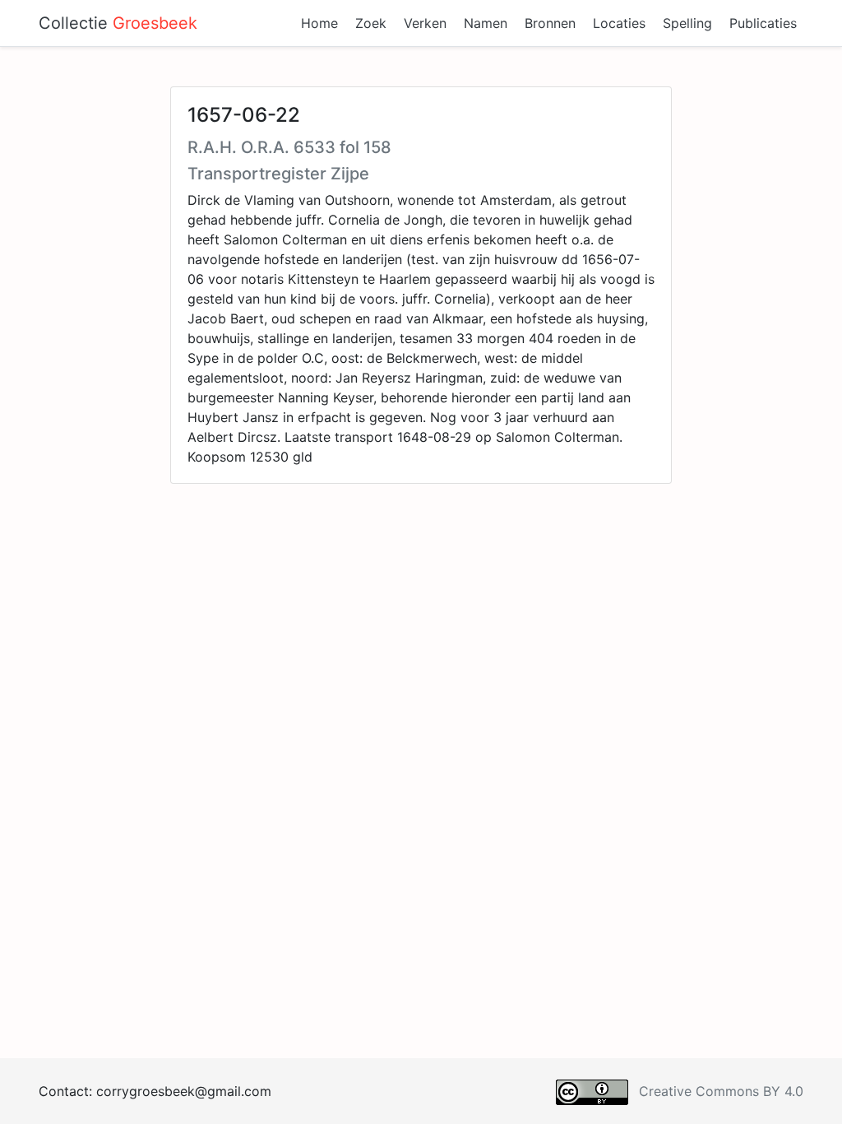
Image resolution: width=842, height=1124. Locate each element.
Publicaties (763, 23)
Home (319, 23)
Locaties (619, 23)
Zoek (370, 23)
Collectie (118, 23)
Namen (485, 23)
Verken (425, 23)
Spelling (687, 23)
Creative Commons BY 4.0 (721, 1091)
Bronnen (550, 23)
